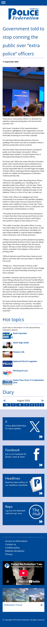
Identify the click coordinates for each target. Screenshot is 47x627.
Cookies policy (12, 547)
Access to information (16, 541)
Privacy (9, 554)
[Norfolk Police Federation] (23, 13)
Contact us (10, 544)
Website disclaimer (15, 550)
